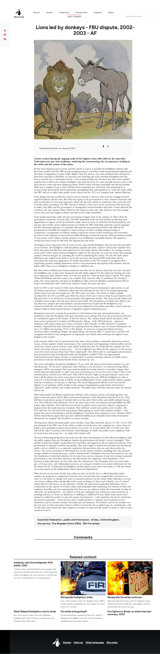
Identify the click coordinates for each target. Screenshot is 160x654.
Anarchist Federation (50, 519)
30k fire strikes (91, 523)
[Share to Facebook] (103, 146)
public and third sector (76, 519)
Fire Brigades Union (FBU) (66, 523)
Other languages (95, 642)
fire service (44, 523)
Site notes (112, 642)
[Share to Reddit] (107, 146)
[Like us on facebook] (5, 39)
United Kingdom (109, 519)
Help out (78, 642)
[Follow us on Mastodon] (5, 30)
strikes (95, 519)
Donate (67, 642)
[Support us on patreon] (5, 35)
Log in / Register (74, 16)
